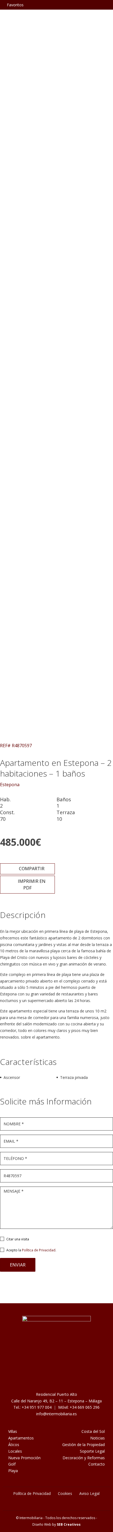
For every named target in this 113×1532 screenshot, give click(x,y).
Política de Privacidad (38, 1250)
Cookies (65, 1493)
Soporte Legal (92, 1451)
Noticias (97, 1438)
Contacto (96, 1464)
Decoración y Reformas (84, 1457)
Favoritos (15, 4)
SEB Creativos (69, 1524)
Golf (12, 1464)
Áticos (13, 1444)
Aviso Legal (89, 1493)
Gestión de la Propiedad (83, 1444)
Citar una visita (17, 1239)
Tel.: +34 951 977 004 (32, 1407)
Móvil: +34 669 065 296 (79, 1407)
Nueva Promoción (24, 1457)
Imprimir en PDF (31, 884)
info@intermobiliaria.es (56, 1413)
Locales (15, 1451)
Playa (13, 1470)
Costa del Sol (93, 1431)
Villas (12, 1431)
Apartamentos (21, 1438)
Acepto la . (31, 1250)
